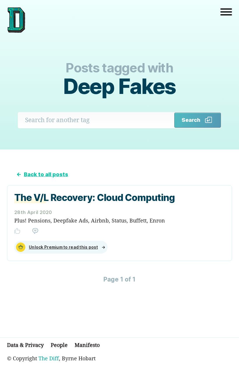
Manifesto (87, 345)
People (59, 345)
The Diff (48, 358)
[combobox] (96, 120)
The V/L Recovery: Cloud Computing (94, 197)
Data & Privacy (25, 345)
